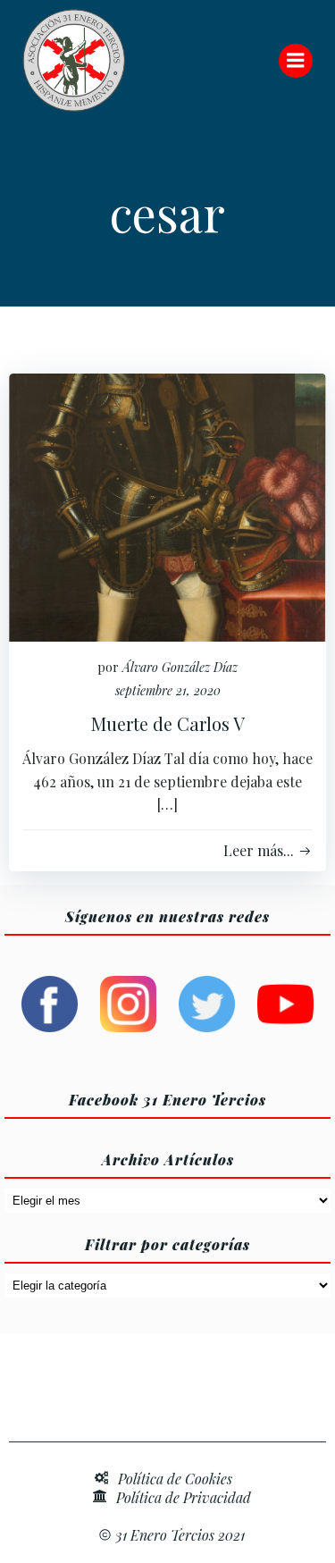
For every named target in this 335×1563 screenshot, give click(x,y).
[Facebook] (49, 1002)
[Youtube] (285, 1002)
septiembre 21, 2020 (168, 690)
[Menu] (296, 61)
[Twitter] (207, 1002)
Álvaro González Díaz (180, 667)
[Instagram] (128, 1002)
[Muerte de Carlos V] (167, 506)
